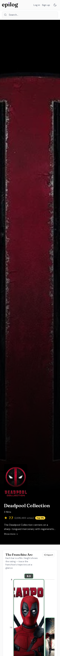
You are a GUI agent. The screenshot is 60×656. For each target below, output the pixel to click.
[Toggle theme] (55, 5)
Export (49, 555)
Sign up (46, 4)
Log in (37, 4)
